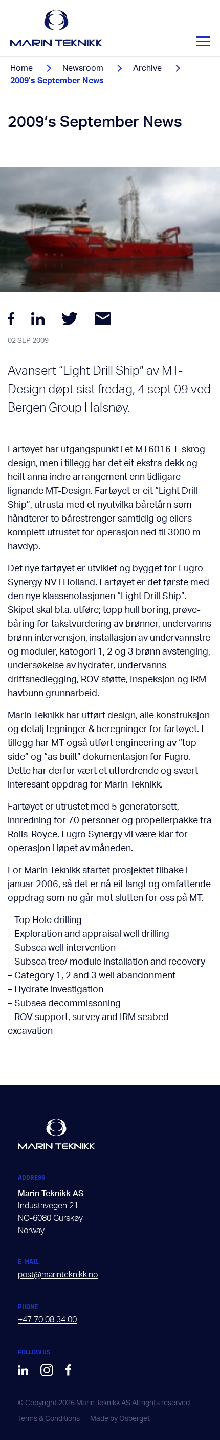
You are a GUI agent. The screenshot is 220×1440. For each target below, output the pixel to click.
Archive (147, 68)
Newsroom (82, 68)
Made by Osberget (120, 1419)
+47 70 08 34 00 (47, 1320)
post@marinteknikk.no (58, 1275)
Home (21, 68)
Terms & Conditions (49, 1419)
